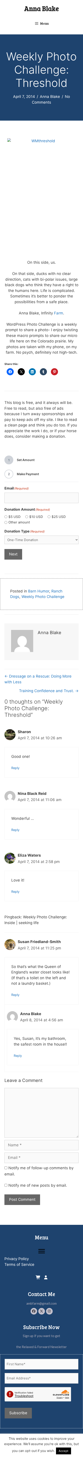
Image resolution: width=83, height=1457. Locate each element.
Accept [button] (63, 1451)
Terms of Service (19, 1264)
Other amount (19, 522)
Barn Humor (38, 591)
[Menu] (42, 1251)
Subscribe (18, 1413)
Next (13, 554)
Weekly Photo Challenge (42, 596)
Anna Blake (41, 8)
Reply (15, 768)
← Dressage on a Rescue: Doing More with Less (37, 679)
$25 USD (59, 517)
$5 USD (14, 517)
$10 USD (36, 517)
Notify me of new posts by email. (37, 1185)
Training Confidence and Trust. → (49, 691)
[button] (34, 1311)
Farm (58, 313)
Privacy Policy (16, 1259)
